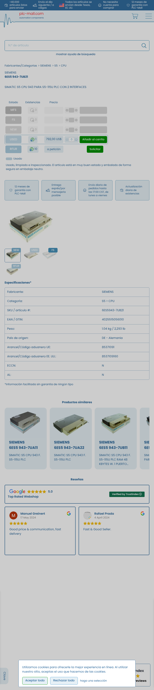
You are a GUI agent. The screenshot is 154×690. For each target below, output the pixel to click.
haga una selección (93, 681)
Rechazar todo (63, 681)
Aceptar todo (35, 681)
